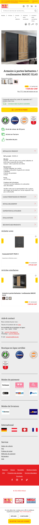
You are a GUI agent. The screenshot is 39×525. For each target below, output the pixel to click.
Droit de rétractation (31, 473)
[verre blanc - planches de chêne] (4, 82)
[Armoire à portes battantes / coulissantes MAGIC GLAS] (19, 47)
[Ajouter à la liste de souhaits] (36, 24)
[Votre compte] (24, 6)
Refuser (13, 516)
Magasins (5, 470)
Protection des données (15, 473)
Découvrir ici (35, 1)
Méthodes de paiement (8, 454)
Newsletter (21, 470)
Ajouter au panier (21, 110)
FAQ (2, 448)
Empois (13, 470)
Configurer (24, 516)
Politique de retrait (6, 451)
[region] (19, 47)
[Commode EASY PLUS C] (19, 242)
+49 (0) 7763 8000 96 (11, 332)
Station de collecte (7, 446)
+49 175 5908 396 (14, 334)
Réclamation (5, 456)
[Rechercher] (35, 11)
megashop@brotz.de (12, 337)
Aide (2, 459)
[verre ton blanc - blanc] (10, 82)
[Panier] (32, 6)
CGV (3, 473)
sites (19, 324)
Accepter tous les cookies (19, 521)
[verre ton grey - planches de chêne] (16, 82)
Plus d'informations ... (26, 511)
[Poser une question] (29, 24)
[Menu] (36, 6)
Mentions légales (32, 470)
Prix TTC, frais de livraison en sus (28, 91)
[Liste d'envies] (28, 6)
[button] (19, 129)
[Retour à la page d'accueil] (4, 6)
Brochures (19, 476)
